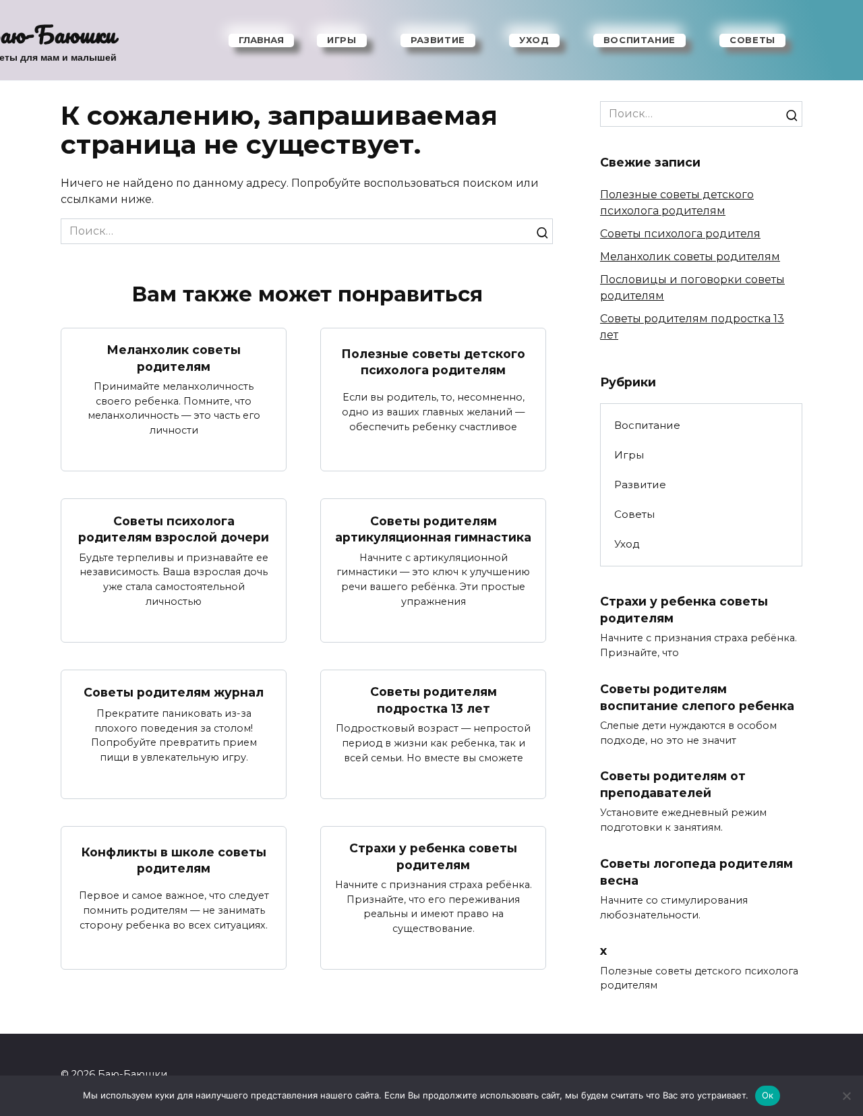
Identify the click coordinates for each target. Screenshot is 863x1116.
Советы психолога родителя (680, 233)
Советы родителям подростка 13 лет (433, 699)
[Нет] (846, 1096)
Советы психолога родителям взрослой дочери (173, 528)
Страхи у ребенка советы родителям (433, 856)
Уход (534, 39)
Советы (752, 39)
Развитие (438, 39)
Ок (768, 1095)
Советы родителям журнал (174, 692)
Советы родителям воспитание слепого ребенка (697, 697)
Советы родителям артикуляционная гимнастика (433, 528)
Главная (261, 39)
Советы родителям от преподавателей (673, 784)
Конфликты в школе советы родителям (174, 859)
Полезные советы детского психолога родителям (433, 361)
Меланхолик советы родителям (174, 358)
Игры (342, 39)
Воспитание (639, 39)
